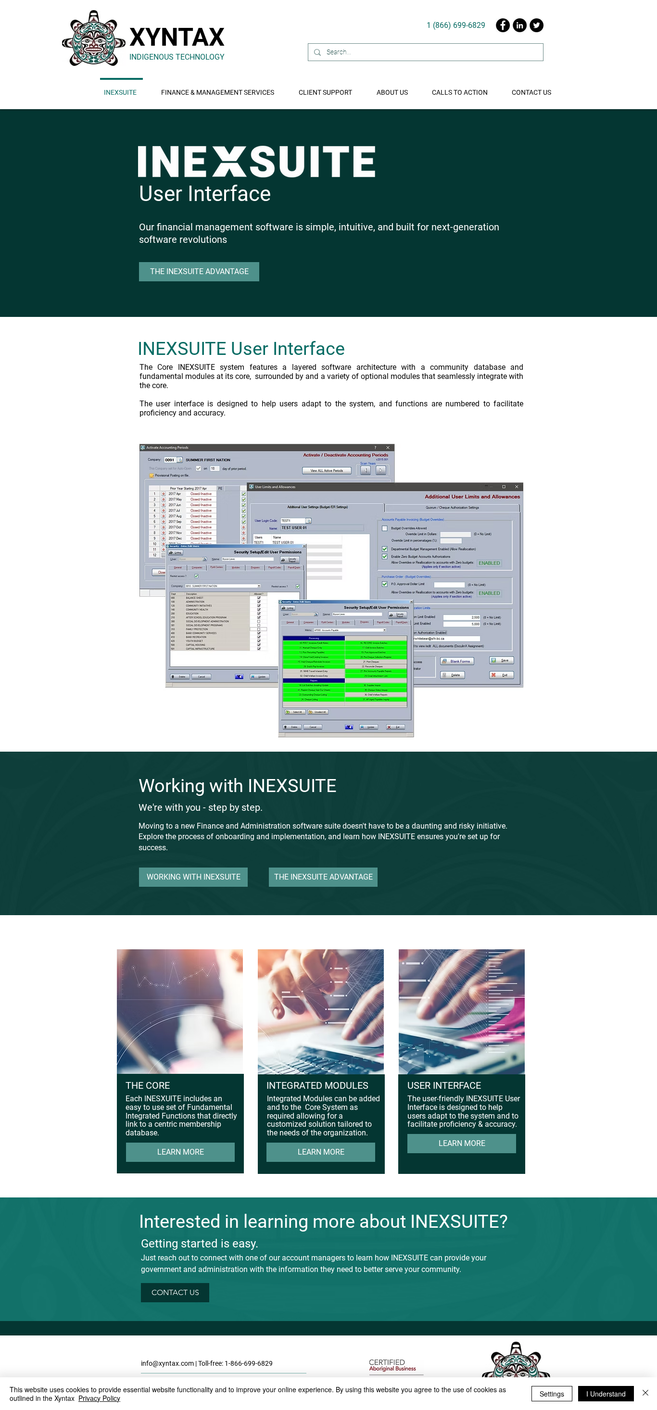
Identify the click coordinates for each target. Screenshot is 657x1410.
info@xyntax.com (167, 1363)
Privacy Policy (99, 1398)
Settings (552, 1393)
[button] (461, 88)
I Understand (606, 1393)
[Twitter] (536, 25)
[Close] (645, 1393)
